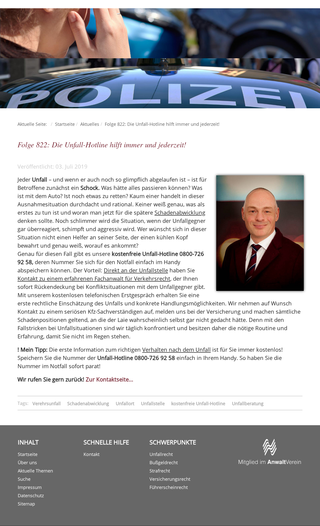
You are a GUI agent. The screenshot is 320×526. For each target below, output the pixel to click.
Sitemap (26, 504)
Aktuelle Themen (35, 471)
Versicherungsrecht (170, 479)
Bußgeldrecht (164, 462)
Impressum (30, 487)
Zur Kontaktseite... (109, 379)
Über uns (27, 462)
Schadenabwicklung (88, 403)
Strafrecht (160, 471)
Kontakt (92, 454)
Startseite (28, 454)
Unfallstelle (153, 403)
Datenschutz (31, 495)
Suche (24, 479)
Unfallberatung (248, 403)
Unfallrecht (161, 454)
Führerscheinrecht (169, 487)
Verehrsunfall (47, 403)
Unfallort (126, 403)
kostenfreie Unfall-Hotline (198, 403)
